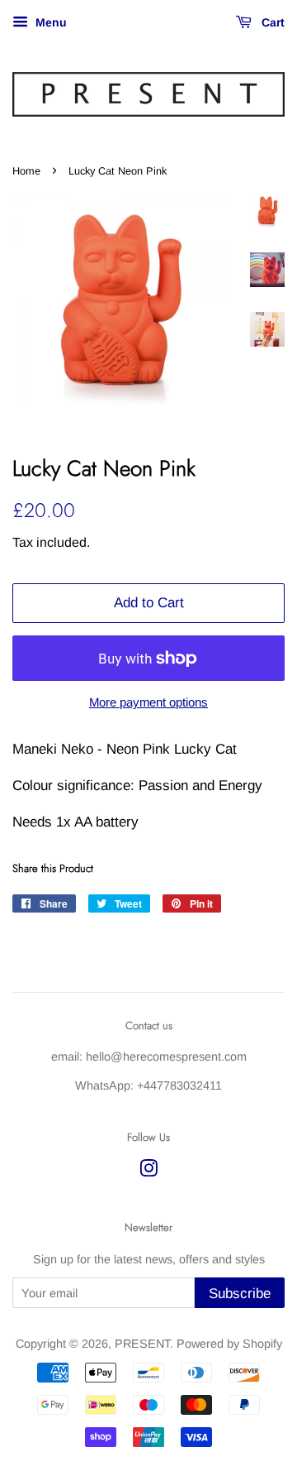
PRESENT (142, 1343)
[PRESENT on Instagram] (148, 1171)
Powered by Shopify (229, 1343)
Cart (271, 22)
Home (26, 171)
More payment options (148, 702)
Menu (49, 22)
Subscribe (240, 1293)
